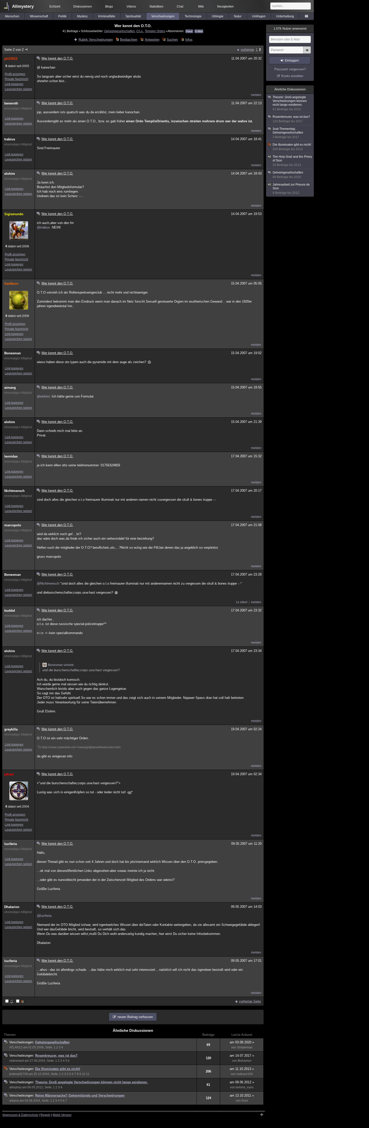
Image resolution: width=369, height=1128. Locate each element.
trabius (9, 139)
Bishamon (245, 1060)
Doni (244, 1100)
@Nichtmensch (48, 583)
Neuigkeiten (225, 6)
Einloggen (292, 60)
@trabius (43, 227)
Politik (62, 16)
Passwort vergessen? (290, 69)
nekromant (16, 1060)
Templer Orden (155, 31)
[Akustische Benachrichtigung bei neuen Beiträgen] (9, 1001)
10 (83, 1074)
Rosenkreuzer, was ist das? (56, 1055)
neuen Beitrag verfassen (135, 1017)
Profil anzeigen (15, 74)
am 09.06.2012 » (242, 1082)
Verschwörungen (162, 16)
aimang (10, 387)
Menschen (12, 16)
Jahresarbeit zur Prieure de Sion (291, 189)
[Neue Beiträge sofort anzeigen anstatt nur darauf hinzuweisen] (20, 1001)
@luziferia (44, 916)
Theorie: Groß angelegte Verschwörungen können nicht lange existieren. (91, 1082)
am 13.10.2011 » (242, 1095)
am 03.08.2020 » (242, 1042)
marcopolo (12, 525)
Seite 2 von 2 (14, 49)
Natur (237, 16)
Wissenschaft (39, 16)
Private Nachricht (16, 79)
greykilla (11, 729)
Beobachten (128, 39)
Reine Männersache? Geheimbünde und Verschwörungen (80, 1095)
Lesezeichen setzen (18, 89)
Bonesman (12, 353)
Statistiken (156, 6)
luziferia (10, 844)
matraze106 (244, 1074)
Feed (189, 31)
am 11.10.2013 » (242, 1069)
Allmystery (23, 6)
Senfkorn (11, 284)
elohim (9, 174)
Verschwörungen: (22, 1042)
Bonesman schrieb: (61, 665)
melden (256, 95)
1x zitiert (241, 602)
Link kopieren (14, 84)
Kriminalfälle (106, 16)
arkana (14, 1100)
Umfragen (259, 16)
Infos (188, 39)
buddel (9, 610)
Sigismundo (13, 214)
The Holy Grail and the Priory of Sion (292, 161)
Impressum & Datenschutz (20, 1115)
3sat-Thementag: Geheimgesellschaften (288, 133)
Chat (180, 6)
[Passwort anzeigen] (307, 52)
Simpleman (245, 1047)
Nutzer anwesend (290, 28)
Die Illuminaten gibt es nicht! (57, 1069)
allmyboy (15, 1087)
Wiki (201, 6)
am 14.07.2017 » (242, 1055)
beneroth (11, 103)
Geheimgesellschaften (119, 31)
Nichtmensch (14, 491)
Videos (131, 6)
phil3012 (10, 59)
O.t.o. (139, 31)
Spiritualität (133, 16)
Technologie (193, 16)
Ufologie (217, 16)
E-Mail (198, 31)
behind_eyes (245, 1087)
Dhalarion (11, 907)
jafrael (9, 774)
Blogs (109, 6)
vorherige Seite (250, 1001)
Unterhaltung (285, 16)
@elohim (43, 396)
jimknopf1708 (18, 1074)
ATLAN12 (15, 1047)
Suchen (172, 39)
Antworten (152, 39)
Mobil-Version (62, 1115)
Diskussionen (82, 6)
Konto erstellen (292, 76)
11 (87, 1074)
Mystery (82, 16)
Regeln (45, 1115)
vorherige (247, 49)
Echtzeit (54, 6)
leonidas (11, 456)
